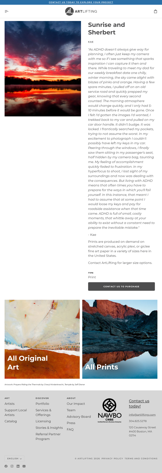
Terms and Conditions (141, 458)
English (13, 458)
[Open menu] (9, 11)
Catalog (11, 421)
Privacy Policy (112, 458)
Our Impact (76, 404)
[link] (121, 286)
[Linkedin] (18, 466)
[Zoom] (43, 68)
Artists (10, 404)
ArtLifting (85, 458)
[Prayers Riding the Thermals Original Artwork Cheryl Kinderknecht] (42, 339)
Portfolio (42, 404)
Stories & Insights (49, 428)
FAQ (70, 429)
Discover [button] (42, 398)
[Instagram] (12, 466)
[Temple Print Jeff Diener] (119, 339)
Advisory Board (79, 417)
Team (71, 410)
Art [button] (7, 398)
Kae (90, 41)
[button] (112, 397)
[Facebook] (6, 466)
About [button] (71, 398)
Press (71, 423)
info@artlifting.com (142, 414)
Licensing (43, 421)
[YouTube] (24, 466)
